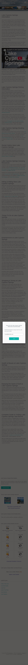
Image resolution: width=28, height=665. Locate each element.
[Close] (25, 321)
